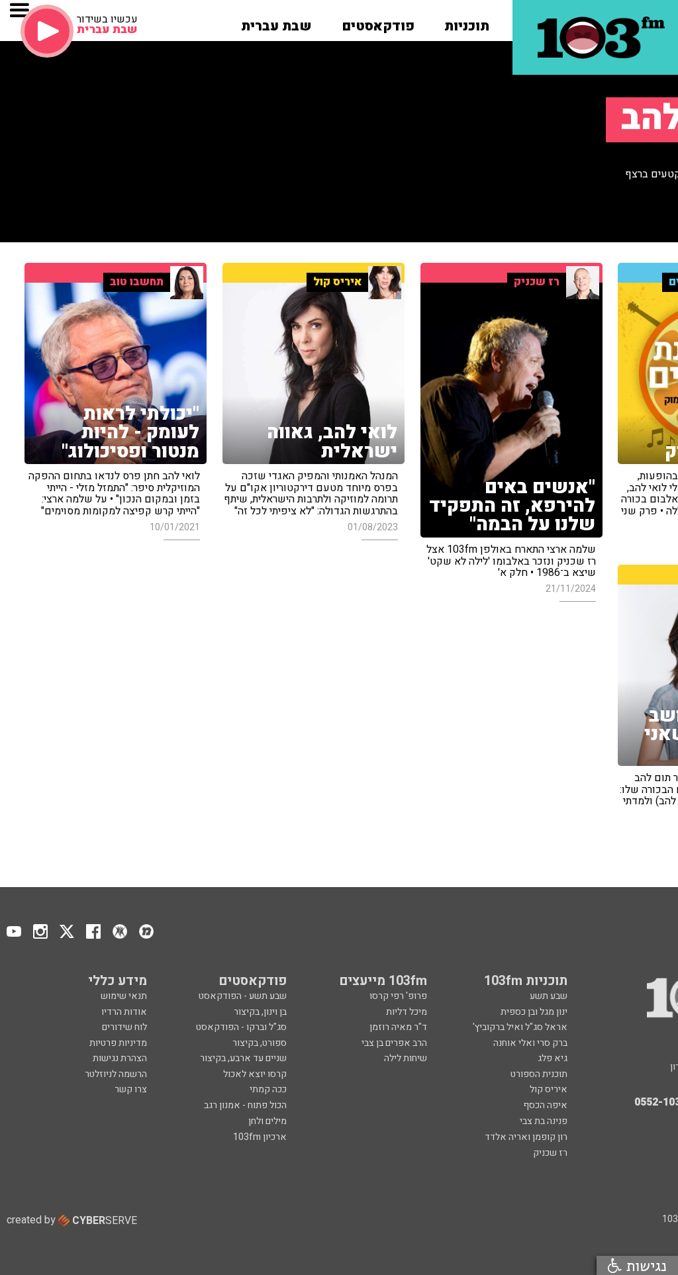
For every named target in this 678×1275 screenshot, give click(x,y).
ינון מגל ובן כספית (534, 1012)
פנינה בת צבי (543, 1121)
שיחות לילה (405, 1058)
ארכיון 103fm (260, 1137)
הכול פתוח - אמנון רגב (245, 1105)
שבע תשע (548, 996)
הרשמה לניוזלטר (116, 1074)
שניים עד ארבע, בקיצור (243, 1058)
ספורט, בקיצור (259, 1043)
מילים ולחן (267, 1121)
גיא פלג (552, 1058)
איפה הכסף (545, 1105)
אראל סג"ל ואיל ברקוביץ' (520, 1027)
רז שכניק (550, 1153)
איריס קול (548, 1089)
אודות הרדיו (124, 1012)
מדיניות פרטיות (118, 1043)
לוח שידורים (124, 1027)
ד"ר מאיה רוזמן (398, 1027)
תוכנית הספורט (538, 1074)
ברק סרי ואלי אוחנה (530, 1043)
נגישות (644, 1265)
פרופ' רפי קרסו (398, 996)
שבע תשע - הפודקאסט (243, 996)
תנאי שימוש (124, 996)
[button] (466, 22)
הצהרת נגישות (120, 1058)
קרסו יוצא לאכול (255, 1074)
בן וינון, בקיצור (260, 1012)
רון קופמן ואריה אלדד (526, 1137)
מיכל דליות (406, 1012)
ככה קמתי (268, 1089)
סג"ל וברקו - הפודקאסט (241, 1027)
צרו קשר (131, 1089)
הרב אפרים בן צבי (394, 1043)
